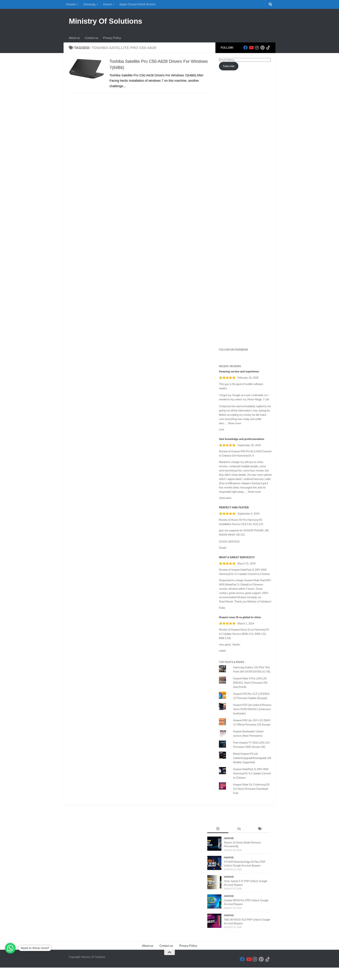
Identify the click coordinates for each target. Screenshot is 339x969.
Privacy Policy (112, 37)
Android (229, 838)
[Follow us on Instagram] (257, 47)
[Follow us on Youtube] (251, 47)
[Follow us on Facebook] (245, 47)
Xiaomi (107, 4)
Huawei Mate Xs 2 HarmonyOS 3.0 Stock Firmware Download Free (251, 788)
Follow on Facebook (233, 349)
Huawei (71, 4)
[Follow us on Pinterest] (262, 47)
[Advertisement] (245, 138)
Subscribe (228, 66)
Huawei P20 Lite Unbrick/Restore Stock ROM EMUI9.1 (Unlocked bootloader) (252, 709)
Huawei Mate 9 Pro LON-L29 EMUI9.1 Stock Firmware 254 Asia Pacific (250, 682)
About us (74, 37)
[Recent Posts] (217, 829)
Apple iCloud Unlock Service (137, 4)
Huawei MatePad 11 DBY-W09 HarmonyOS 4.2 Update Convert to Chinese (252, 773)
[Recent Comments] (238, 829)
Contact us (91, 37)
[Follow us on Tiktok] (268, 47)
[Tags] (259, 829)
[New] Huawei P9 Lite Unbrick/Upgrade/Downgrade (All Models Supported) (252, 758)
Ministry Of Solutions (105, 21)
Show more (234, 423)
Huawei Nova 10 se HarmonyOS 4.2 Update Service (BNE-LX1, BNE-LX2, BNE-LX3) (244, 634)
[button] (10, 948)
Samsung (89, 4)
